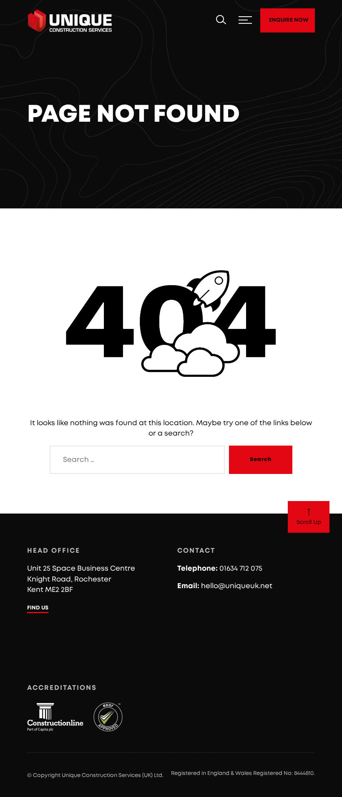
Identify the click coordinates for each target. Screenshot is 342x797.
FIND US (37, 608)
